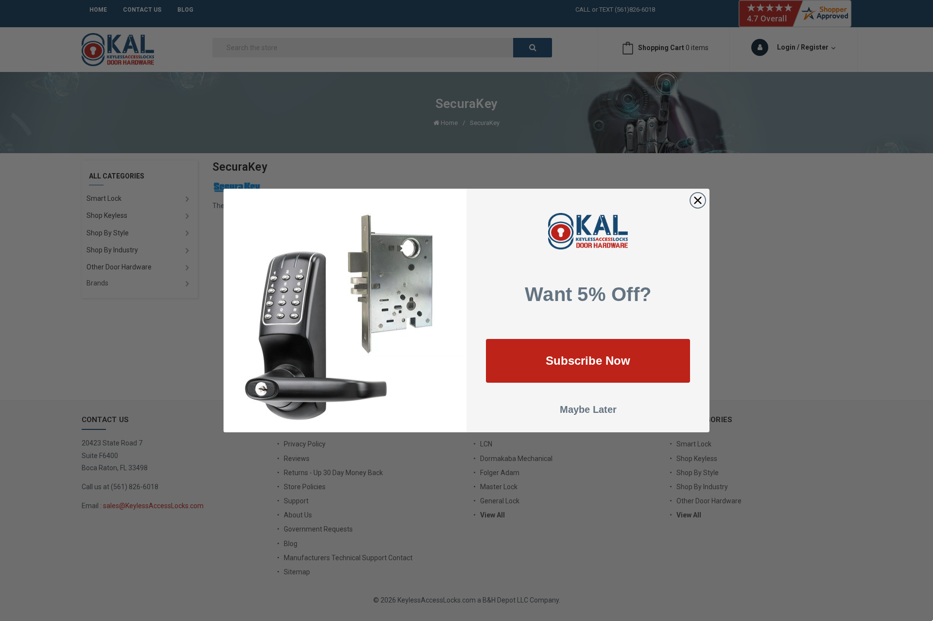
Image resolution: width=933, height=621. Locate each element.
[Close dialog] (698, 200)
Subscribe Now (588, 360)
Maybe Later (588, 409)
